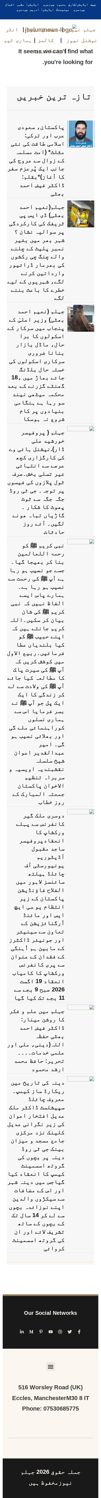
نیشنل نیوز (42, 29)
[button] (50, 1366)
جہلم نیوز (82, 29)
